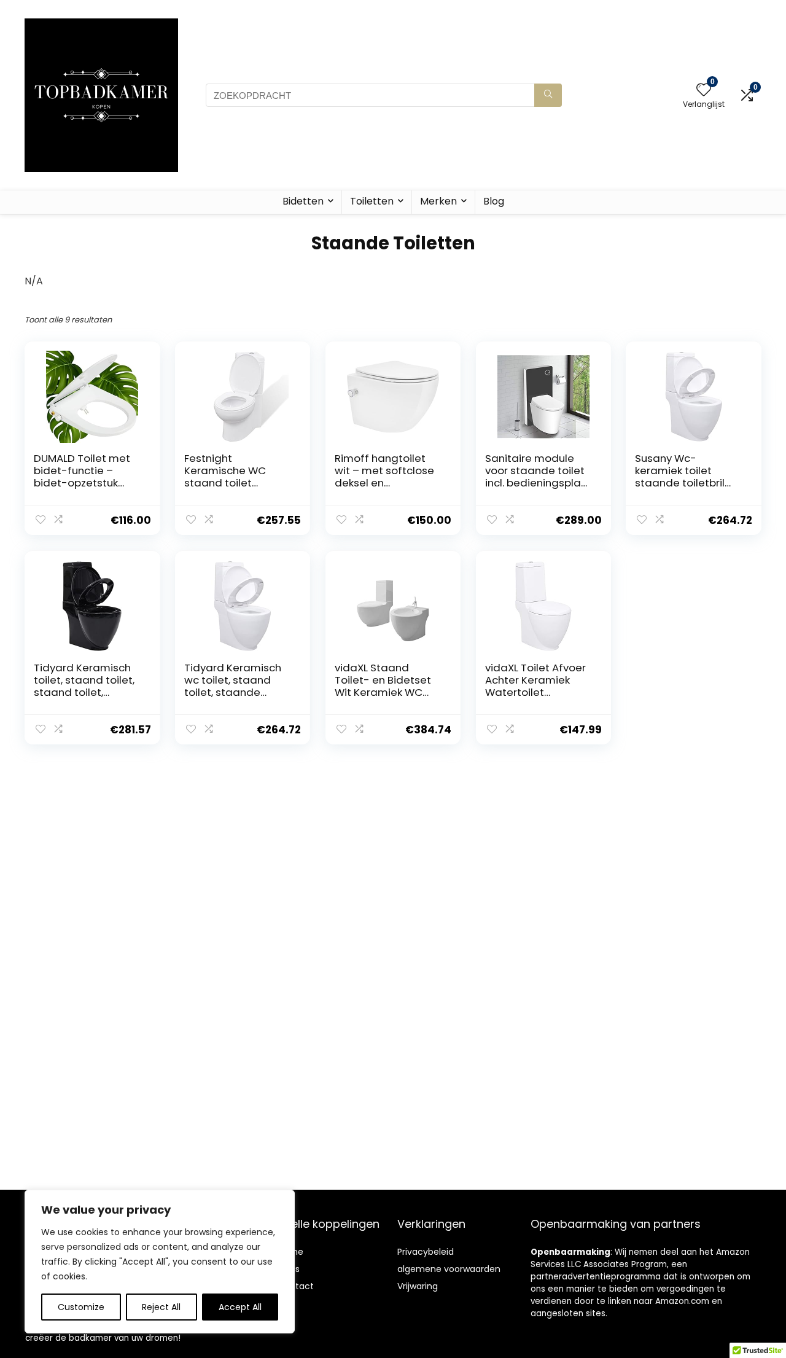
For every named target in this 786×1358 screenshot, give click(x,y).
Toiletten (372, 201)
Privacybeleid (425, 1252)
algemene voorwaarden (448, 1269)
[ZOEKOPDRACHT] (548, 95)
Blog (493, 201)
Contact (296, 1286)
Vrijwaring (417, 1286)
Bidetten (303, 201)
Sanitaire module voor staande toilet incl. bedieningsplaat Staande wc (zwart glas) (539, 483)
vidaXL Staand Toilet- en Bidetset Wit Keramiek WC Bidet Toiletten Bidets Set (383, 692)
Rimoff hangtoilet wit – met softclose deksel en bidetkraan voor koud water (384, 483)
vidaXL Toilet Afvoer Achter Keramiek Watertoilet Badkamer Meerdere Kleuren (538, 692)
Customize (81, 1307)
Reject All (161, 1307)
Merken (438, 201)
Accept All (240, 1307)
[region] (160, 1261)
